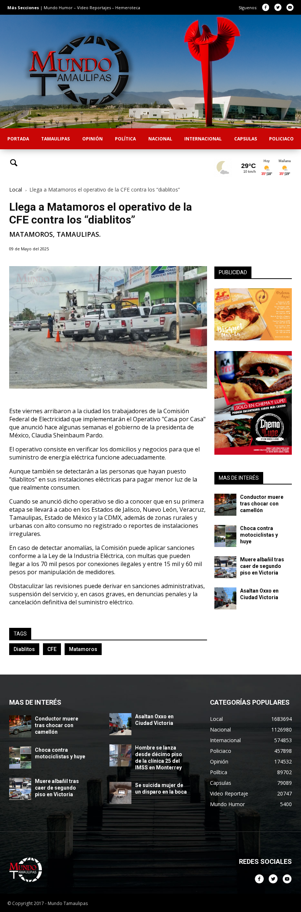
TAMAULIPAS (55, 139)
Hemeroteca (127, 7)
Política (218, 772)
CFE (52, 649)
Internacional (225, 740)
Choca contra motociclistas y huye (259, 534)
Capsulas (220, 782)
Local (15, 189)
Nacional (220, 729)
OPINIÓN (92, 139)
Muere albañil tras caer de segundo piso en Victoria (262, 566)
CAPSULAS (245, 139)
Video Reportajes (94, 7)
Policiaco (220, 750)
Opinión (219, 761)
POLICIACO (281, 139)
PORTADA (18, 139)
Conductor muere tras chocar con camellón (261, 503)
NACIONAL (160, 139)
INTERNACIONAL (203, 139)
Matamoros (83, 649)
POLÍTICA (125, 139)
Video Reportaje (229, 793)
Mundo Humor (59, 7)
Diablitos (24, 649)
